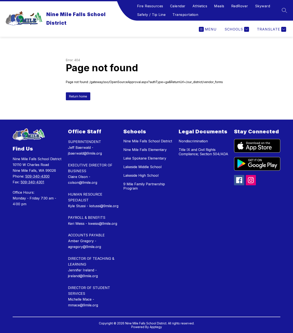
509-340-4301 (32, 182)
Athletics (199, 6)
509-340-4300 (37, 176)
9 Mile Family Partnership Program (144, 186)
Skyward (262, 6)
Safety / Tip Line (151, 14)
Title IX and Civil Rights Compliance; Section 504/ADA (203, 151)
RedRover (239, 6)
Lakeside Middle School (142, 167)
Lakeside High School (141, 175)
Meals (219, 6)
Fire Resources (150, 6)
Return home (78, 96)
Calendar (178, 6)
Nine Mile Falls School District (147, 141)
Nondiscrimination (193, 141)
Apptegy (156, 327)
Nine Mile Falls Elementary (145, 149)
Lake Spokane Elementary (144, 158)
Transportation (185, 14)
